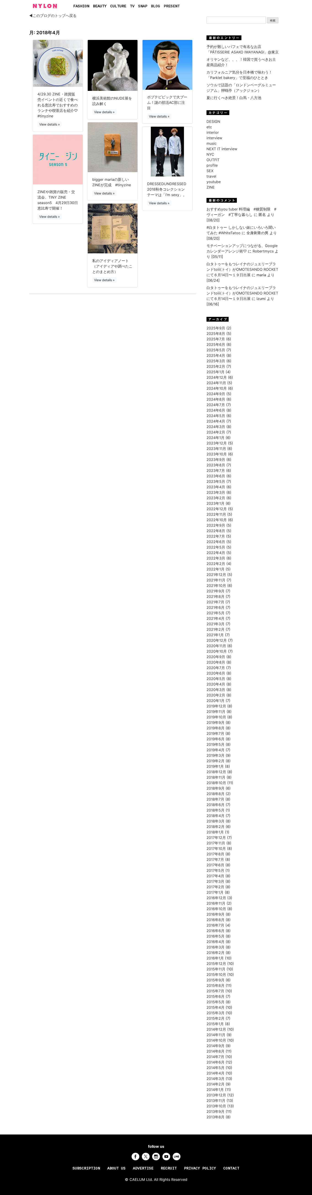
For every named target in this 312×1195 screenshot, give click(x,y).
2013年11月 (215, 1100)
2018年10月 (216, 782)
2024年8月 (215, 399)
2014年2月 (215, 1084)
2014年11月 (215, 1034)
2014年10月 (216, 1040)
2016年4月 (215, 941)
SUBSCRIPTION (86, 1168)
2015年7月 (215, 991)
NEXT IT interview (221, 149)
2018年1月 (215, 832)
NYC (210, 154)
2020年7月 (215, 667)
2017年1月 (215, 892)
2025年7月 (215, 339)
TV (132, 6)
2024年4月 (215, 421)
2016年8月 (215, 919)
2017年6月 (215, 865)
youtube (213, 181)
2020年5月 (215, 678)
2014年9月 (215, 1045)
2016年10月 (216, 908)
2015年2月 (215, 1018)
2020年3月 (215, 689)
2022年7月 (215, 536)
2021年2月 (215, 629)
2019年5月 (215, 744)
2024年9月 (215, 393)
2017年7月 (215, 859)
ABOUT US (116, 1168)
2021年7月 (215, 602)
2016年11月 (215, 903)
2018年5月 (215, 810)
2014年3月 (215, 1078)
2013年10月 (216, 1106)
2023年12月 (216, 443)
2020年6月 (215, 673)
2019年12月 (216, 706)
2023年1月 (215, 503)
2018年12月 (216, 772)
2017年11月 (215, 843)
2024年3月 (215, 426)
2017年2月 (215, 887)
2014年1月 (215, 1089)
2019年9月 (215, 722)
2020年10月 (216, 651)
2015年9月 (215, 980)
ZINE (210, 187)
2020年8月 (215, 662)
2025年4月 (215, 355)
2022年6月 (215, 541)
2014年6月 (215, 1062)
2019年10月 (216, 717)
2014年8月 (215, 1051)
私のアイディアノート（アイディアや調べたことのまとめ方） (112, 266)
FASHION (81, 6)
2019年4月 (215, 750)
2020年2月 (215, 695)
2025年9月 (215, 328)
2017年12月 (216, 837)
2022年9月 (215, 525)
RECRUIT (169, 1168)
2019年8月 (215, 728)
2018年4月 (215, 815)
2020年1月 (215, 700)
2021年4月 (215, 618)
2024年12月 (216, 377)
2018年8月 (215, 793)
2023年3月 (215, 492)
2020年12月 (216, 640)
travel (211, 176)
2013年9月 (215, 1111)
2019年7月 (215, 733)
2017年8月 (215, 854)
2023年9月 (215, 459)
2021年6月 (215, 607)
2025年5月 (215, 350)
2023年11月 (216, 448)
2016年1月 (215, 958)
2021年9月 (215, 591)
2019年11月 (215, 711)
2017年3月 (215, 881)
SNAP (142, 6)
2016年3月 (215, 947)
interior (212, 132)
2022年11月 (216, 514)
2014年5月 (215, 1067)
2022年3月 (215, 558)
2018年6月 (215, 804)
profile (212, 165)
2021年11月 (215, 580)
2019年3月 (215, 755)
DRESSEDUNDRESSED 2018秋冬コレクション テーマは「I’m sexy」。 (167, 189)
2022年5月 (215, 547)
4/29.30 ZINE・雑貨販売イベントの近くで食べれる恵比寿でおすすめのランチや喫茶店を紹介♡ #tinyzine (57, 105)
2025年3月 (215, 361)
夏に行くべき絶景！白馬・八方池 (233, 97)
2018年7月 (215, 799)
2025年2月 (215, 366)
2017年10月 (216, 848)
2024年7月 (215, 404)
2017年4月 (215, 876)
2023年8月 (215, 465)
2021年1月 (215, 635)
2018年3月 (215, 821)
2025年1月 (215, 372)
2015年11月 (215, 969)
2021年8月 (215, 596)
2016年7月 (215, 925)
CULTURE (118, 6)
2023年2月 (215, 498)
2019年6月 (215, 739)
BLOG (155, 6)
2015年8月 (215, 985)
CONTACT (231, 1168)
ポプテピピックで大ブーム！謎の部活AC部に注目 (167, 102)
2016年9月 (215, 914)
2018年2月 (215, 826)
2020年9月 (215, 656)
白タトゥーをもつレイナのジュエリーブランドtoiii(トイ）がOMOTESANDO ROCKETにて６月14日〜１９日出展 (242, 269)
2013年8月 (215, 1117)
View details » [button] (49, 124)
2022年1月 (215, 569)
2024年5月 (215, 415)
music (211, 143)
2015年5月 (215, 1002)
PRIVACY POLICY (200, 1168)
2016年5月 (215, 936)
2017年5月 (215, 870)
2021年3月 (215, 624)
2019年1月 (215, 766)
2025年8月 (215, 333)
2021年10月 (216, 585)
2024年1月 (215, 437)
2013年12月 (216, 1095)
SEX (209, 170)
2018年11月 (215, 777)
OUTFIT (212, 160)
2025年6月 (215, 344)
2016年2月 (215, 952)
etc (209, 127)
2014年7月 (215, 1056)
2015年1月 (215, 1024)
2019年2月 (215, 761)
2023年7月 (215, 470)
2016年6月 (215, 930)
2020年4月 (215, 684)
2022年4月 (215, 552)
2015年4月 (215, 1007)
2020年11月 (216, 645)
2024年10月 (216, 388)
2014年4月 (215, 1073)
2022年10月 (216, 519)
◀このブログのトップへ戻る (53, 15)
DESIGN (213, 121)
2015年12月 (216, 963)
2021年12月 (216, 574)
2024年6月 (215, 410)
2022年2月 (215, 563)
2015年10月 (216, 974)
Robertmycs (263, 251)
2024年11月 (216, 383)
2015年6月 (215, 996)
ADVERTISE (143, 1168)
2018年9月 (215, 788)
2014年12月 (216, 1029)
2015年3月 (215, 1013)
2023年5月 (215, 481)
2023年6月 (215, 476)
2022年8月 (215, 530)
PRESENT (172, 6)
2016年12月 (216, 898)
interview (214, 138)
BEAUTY (100, 6)
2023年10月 (216, 454)
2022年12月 (216, 509)
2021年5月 (215, 613)
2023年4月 (215, 487)
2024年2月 (215, 432)
